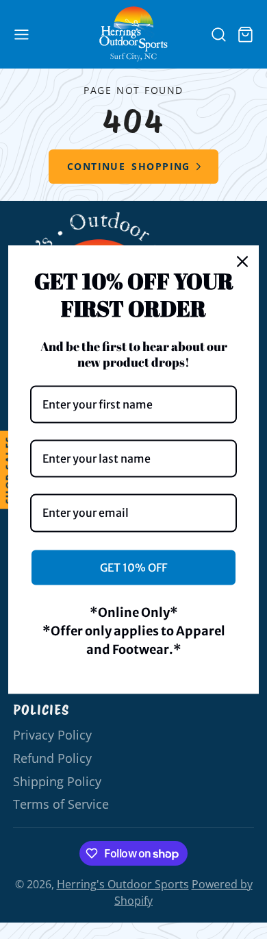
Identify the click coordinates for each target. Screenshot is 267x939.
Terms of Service (61, 804)
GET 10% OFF (133, 567)
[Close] (242, 261)
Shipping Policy (57, 781)
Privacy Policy (52, 735)
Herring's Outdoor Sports (123, 884)
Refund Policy (52, 758)
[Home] (133, 34)
